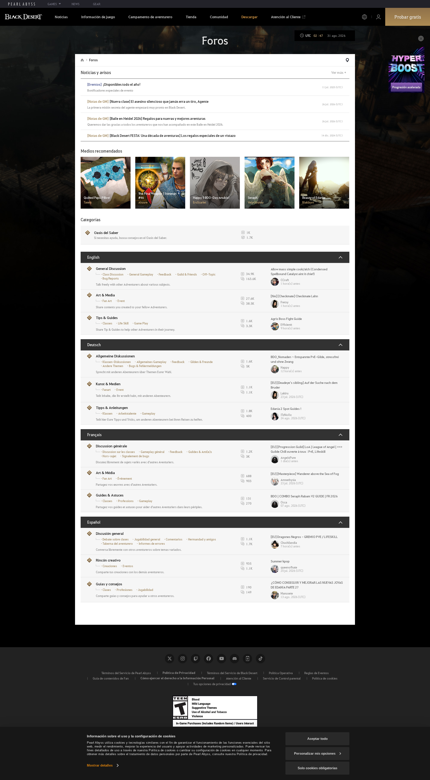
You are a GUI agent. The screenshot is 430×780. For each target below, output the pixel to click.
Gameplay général (152, 452)
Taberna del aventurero (118, 543)
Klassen (107, 413)
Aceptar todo (317, 739)
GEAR (96, 4)
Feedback (165, 274)
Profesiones (124, 590)
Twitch (195, 658)
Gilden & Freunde (201, 362)
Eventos (128, 566)
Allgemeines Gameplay (151, 362)
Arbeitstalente (127, 413)
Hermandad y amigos (202, 539)
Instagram (182, 658)
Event (121, 301)
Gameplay (148, 413)
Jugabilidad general (147, 539)
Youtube (221, 658)
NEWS (76, 4)
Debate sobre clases (116, 539)
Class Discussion (113, 274)
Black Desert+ (247, 658)
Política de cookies (325, 678)
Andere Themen (113, 366)
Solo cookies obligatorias (317, 768)
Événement (125, 478)
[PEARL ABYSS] (21, 4)
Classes (107, 323)
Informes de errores (152, 543)
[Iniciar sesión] (378, 17)
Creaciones (110, 566)
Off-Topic (208, 274)
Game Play (141, 323)
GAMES (52, 4)
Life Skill (123, 323)
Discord (234, 658)
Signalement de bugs (135, 456)
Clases (107, 590)
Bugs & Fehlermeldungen (145, 366)
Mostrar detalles (100, 765)
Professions (125, 501)
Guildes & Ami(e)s (200, 452)
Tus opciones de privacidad (212, 684)
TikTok (260, 658)
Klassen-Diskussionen (117, 362)
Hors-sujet (109, 456)
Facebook (208, 658)
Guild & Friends (187, 274)
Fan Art (107, 301)
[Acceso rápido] (347, 60)
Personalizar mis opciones (314, 753)
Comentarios (174, 539)
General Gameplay (141, 274)
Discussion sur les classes (119, 452)
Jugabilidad (145, 590)
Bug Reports (111, 278)
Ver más (337, 72)
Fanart (107, 389)
